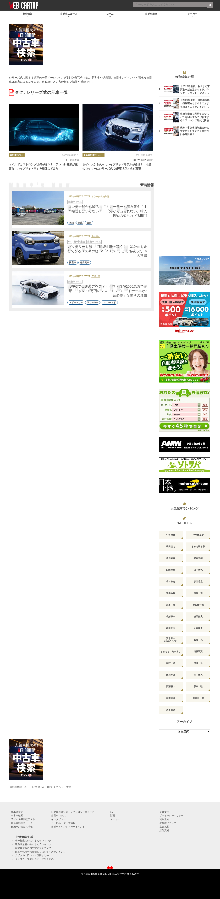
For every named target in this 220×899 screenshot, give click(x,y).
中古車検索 (17, 815)
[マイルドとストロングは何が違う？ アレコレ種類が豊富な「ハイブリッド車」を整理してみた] (44, 127)
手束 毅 (198, 686)
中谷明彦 (170, 535)
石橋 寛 (95, 276)
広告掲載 (164, 826)
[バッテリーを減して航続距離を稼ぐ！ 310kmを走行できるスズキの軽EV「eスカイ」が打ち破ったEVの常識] (38, 248)
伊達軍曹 (170, 558)
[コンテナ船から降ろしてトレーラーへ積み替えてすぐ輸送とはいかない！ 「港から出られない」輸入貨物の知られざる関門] (38, 208)
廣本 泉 (170, 605)
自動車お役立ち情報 (22, 826)
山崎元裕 (170, 570)
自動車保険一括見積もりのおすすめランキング (40, 851)
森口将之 (198, 581)
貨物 (89, 222)
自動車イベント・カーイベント (68, 826)
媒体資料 (164, 830)
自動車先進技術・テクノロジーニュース (73, 812)
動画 (112, 815)
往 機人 (198, 674)
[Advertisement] (184, 199)
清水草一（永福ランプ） (171, 639)
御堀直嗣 (74, 160)
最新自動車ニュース (94, 155)
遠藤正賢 (198, 651)
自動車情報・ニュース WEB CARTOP (30, 787)
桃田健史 (198, 616)
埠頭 (71, 222)
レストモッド (109, 302)
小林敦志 (170, 581)
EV (69, 241)
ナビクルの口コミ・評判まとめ (32, 855)
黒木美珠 (170, 698)
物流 (80, 222)
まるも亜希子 (198, 546)
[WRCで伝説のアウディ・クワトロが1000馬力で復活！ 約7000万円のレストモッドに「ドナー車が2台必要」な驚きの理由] (38, 288)
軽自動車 (84, 262)
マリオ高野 (198, 535)
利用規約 (164, 819)
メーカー (115, 819)
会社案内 (164, 812)
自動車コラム (16, 155)
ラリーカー (92, 302)
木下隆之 (170, 709)
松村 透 (170, 663)
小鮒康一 (170, 616)
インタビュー (58, 819)
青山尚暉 (170, 593)
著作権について (168, 823)
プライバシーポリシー (172, 815)
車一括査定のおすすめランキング (33, 840)
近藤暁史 (198, 628)
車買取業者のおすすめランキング (33, 844)
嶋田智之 (170, 546)
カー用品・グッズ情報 (63, 823)
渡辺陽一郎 (198, 605)
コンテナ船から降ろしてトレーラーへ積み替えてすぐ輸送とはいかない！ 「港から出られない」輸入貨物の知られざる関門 (107, 211)
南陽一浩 (198, 593)
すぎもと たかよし (171, 651)
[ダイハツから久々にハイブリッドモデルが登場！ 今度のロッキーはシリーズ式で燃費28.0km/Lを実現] (117, 127)
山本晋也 (95, 236)
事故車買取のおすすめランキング (33, 848)
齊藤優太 (170, 686)
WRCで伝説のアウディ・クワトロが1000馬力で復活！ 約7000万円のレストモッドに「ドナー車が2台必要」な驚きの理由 (108, 291)
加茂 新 (198, 663)
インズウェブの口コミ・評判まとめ (34, 859)
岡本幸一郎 (198, 698)
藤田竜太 (170, 628)
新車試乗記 (79, 241)
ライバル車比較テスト (23, 819)
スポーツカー (76, 302)
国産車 (72, 262)
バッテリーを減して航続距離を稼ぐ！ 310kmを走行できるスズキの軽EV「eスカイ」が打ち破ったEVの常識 (107, 251)
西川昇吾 (170, 674)
